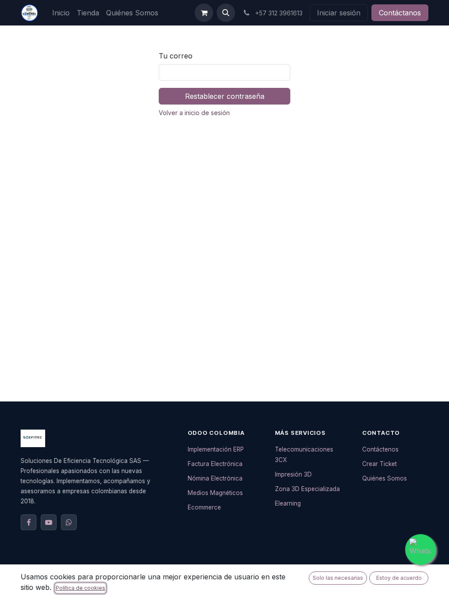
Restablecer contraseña (224, 96)
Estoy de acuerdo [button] (399, 578)
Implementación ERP (216, 449)
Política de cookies (80, 588)
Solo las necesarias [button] (338, 578)
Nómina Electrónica (215, 478)
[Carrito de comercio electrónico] (204, 13)
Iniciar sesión (338, 12)
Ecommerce (204, 507)
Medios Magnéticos (215, 492)
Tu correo (175, 55)
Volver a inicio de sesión (194, 112)
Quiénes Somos (384, 478)
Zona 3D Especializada (307, 488)
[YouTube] (49, 522)
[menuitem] (61, 13)
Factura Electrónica (215, 463)
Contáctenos (380, 449)
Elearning (288, 503)
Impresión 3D (293, 474)
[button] (226, 13)
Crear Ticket (379, 463)
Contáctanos (400, 12)
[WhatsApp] (69, 522)
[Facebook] (28, 522)
